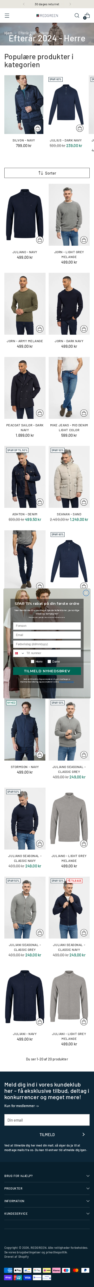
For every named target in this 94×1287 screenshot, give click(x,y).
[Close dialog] (86, 593)
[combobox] (19, 653)
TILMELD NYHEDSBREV (47, 671)
